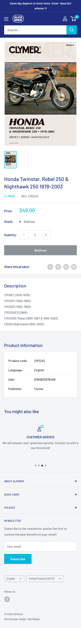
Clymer (9, 196)
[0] (73, 18)
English (10, 578)
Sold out (40, 250)
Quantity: (10, 235)
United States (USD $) (41, 578)
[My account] (65, 18)
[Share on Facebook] (50, 267)
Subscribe (17, 559)
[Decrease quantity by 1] (24, 234)
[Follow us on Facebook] (7, 599)
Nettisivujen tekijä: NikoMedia (22, 619)
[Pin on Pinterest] (58, 267)
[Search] (71, 30)
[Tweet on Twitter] (66, 267)
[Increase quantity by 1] (46, 234)
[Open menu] (6, 19)
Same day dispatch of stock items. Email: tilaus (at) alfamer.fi (40, 6)
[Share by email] (74, 267)
